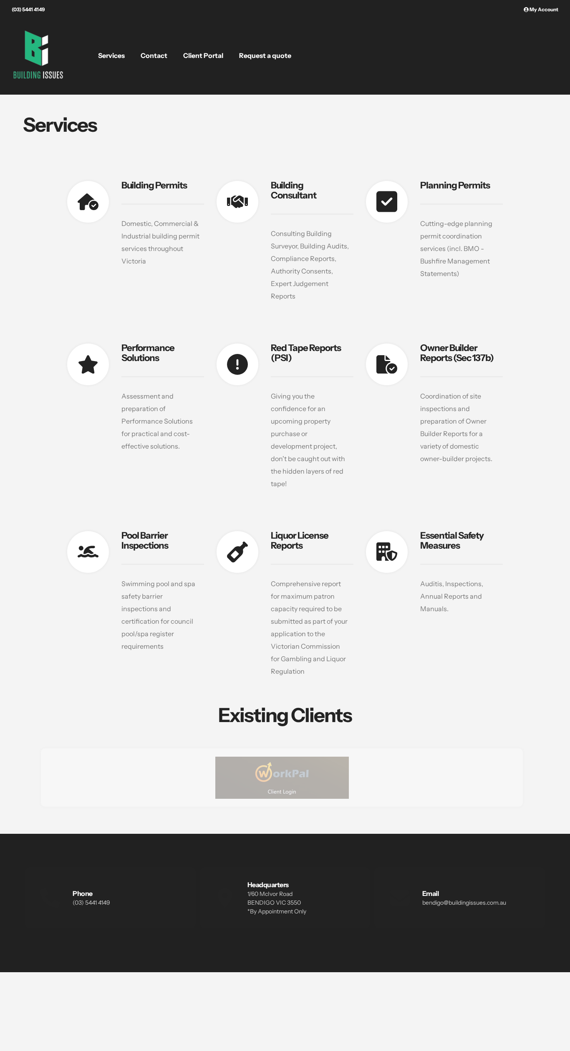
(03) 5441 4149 (28, 9)
